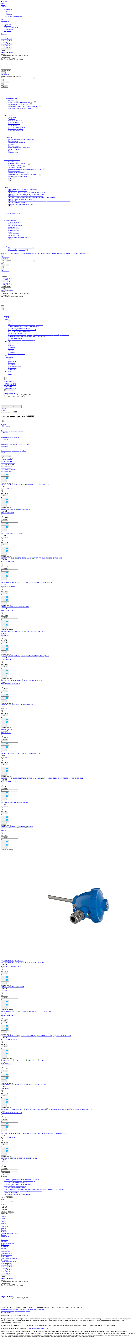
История (3, 1235)
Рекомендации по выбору (9, 1258)
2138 (7, 1174)
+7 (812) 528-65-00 (6, 39)
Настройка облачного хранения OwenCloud (18, 1184)
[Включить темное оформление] (3, 72)
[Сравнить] (5, 478)
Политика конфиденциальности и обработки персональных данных (22, 1309)
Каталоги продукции (11, 27)
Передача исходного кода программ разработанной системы (23, 1191)
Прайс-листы (8, 29)
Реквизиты (7, 24)
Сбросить (9, 1197)
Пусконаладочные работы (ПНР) (14, 1187)
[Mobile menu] (2, 269)
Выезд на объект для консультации (15, 1186)
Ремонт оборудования (11, 1192)
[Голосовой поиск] (3, 82)
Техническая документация (13, 16)
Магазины (7, 26)
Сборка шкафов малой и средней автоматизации (19, 1181)
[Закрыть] (2, 309)
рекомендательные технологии (38, 1328)
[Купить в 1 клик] (3, 480)
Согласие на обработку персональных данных (15, 1311)
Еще (10, 180)
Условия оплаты (6, 1251)
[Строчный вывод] (4, 473)
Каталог (3, 1216)
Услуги (3, 1218)
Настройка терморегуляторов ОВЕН (15, 1182)
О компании (8, 9)
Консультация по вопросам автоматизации (17, 1194)
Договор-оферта (6, 1312)
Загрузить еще (5, 1172)
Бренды (3, 1221)
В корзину (4, 495)
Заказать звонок (6, 49)
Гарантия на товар (6, 1255)
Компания (4, 1223)
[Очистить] (34, 78)
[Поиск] (2, 306)
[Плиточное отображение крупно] (1, 473)
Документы (8, 14)
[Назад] (9, 321)
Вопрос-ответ (5, 1256)
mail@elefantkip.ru (7, 52)
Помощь (3, 1248)
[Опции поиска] (2, 80)
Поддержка (4, 1260)
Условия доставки (6, 1253)
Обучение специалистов (8, 1261)
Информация (5, 1236)
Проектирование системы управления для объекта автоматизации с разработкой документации (34, 1189)
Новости (7, 11)
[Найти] (7, 82)
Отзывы (7, 13)
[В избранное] (5, 475)
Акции (3, 1220)
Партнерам (7, 31)
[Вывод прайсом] (5, 473)
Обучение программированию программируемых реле (21, 1179)
